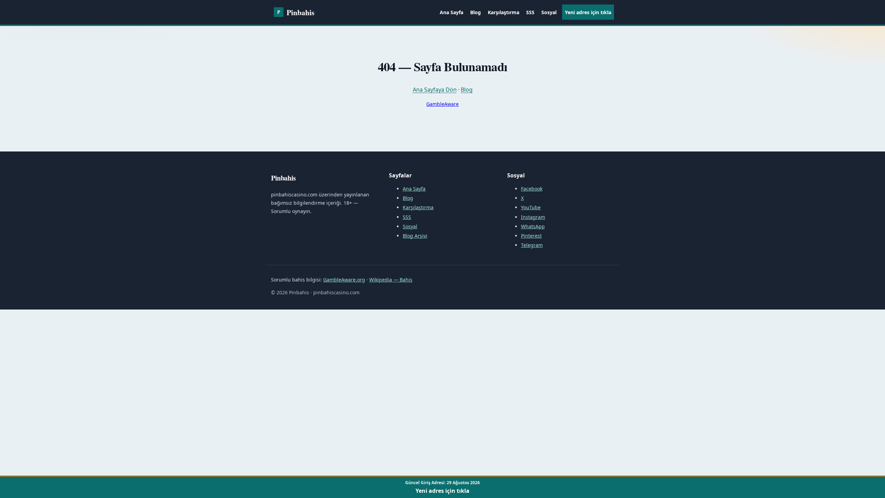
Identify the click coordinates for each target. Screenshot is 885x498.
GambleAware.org (344, 279)
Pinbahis (295, 12)
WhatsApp (533, 226)
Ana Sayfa (451, 12)
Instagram (533, 217)
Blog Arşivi (415, 235)
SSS (530, 12)
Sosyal (549, 12)
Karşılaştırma (503, 12)
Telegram (532, 245)
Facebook (531, 188)
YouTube (531, 207)
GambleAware (442, 104)
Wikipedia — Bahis (390, 279)
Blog (475, 12)
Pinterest (531, 235)
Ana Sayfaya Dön (435, 89)
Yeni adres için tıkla (588, 12)
